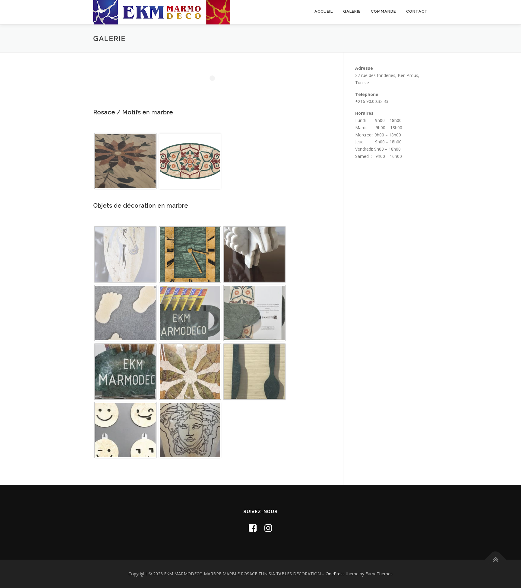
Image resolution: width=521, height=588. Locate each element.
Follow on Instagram (216, 89)
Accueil (323, 11)
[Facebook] (253, 528)
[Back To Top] (495, 559)
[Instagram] (268, 528)
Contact (417, 11)
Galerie (352, 11)
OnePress (335, 574)
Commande (383, 11)
